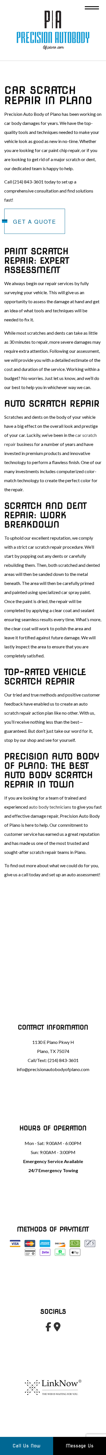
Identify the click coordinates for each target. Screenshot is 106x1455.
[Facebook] (48, 1328)
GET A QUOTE (34, 221)
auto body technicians (50, 806)
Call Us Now (26, 1445)
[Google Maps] (57, 1328)
